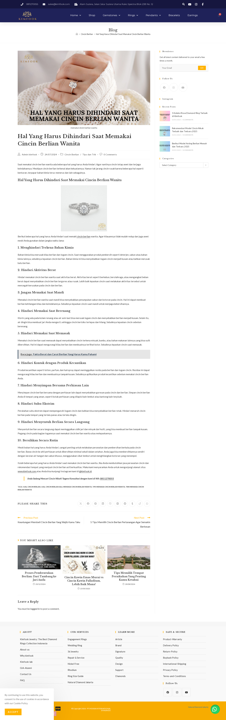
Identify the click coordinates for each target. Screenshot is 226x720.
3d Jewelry (73, 651)
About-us (25, 649)
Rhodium (72, 670)
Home (74, 15)
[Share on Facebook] (88, 504)
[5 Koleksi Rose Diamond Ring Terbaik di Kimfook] (165, 116)
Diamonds (120, 676)
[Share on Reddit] (125, 504)
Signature (120, 651)
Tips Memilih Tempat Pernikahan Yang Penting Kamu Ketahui (129, 576)
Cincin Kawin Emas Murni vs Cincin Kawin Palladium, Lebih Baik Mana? (83, 581)
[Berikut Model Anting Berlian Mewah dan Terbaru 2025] (165, 146)
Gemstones (110, 15)
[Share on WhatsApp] (147, 504)
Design (119, 663)
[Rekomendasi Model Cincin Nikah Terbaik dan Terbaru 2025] (165, 131)
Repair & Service (76, 657)
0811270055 (107, 478)
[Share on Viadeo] (140, 504)
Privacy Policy (170, 670)
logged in (35, 608)
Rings (131, 15)
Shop (92, 15)
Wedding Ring (75, 645)
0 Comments (110, 154)
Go (202, 68)
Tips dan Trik (89, 154)
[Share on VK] (118, 504)
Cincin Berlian (72, 154)
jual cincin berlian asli (52, 487)
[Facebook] (164, 87)
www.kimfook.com (27, 471)
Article (118, 639)
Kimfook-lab (26, 661)
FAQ (22, 680)
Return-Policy (170, 651)
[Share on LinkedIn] (103, 504)
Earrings (193, 15)
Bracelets (174, 15)
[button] (183, 4)
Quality (119, 657)
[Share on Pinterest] (95, 504)
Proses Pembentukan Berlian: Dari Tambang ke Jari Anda (39, 576)
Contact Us (25, 674)
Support (119, 670)
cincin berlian (83, 236)
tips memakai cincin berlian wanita (108, 487)
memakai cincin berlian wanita (77, 487)
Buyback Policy (170, 657)
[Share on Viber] (110, 504)
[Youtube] (183, 87)
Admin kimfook (29, 154)
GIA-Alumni (26, 668)
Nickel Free (73, 663)
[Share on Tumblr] (132, 504)
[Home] (77, 34)
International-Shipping (174, 663)
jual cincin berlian (32, 487)
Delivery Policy (171, 645)
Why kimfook (26, 655)
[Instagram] (173, 87)
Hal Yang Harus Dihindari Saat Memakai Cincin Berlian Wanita (123, 34)
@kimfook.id (85, 471)
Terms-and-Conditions (174, 676)
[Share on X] (81, 504)
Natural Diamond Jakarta (80, 682)
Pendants (152, 15)
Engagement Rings (77, 639)
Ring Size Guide (75, 676)
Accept (13, 711)
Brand (118, 645)
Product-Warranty (172, 639)
